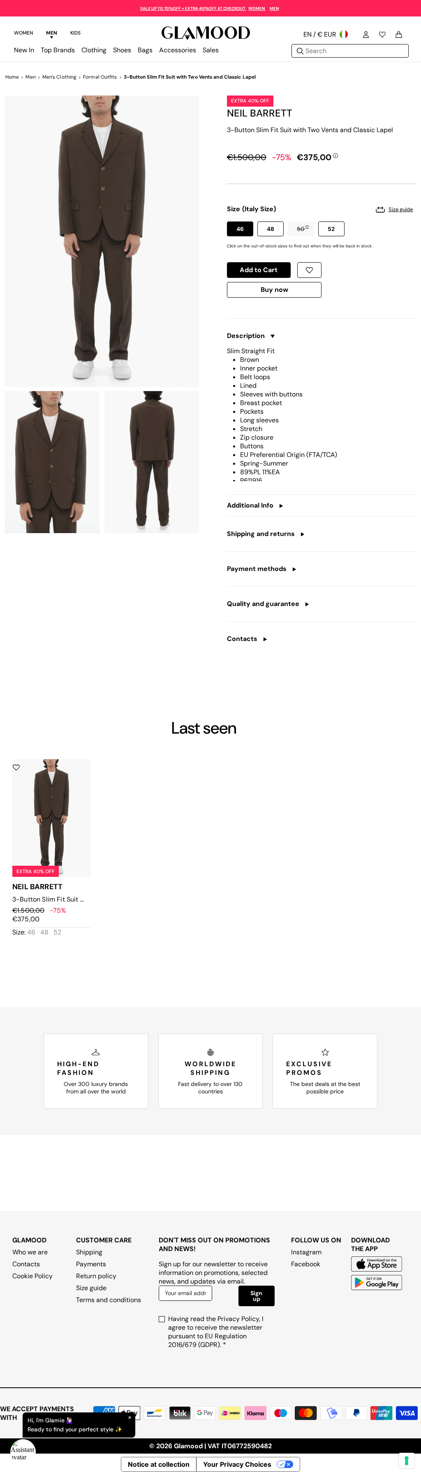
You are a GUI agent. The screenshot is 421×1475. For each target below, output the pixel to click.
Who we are (30, 1252)
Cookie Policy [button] (32, 1276)
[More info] (335, 155)
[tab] (23, 34)
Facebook (305, 1264)
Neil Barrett (259, 113)
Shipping (89, 1252)
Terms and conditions (108, 1300)
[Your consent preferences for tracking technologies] (406, 1460)
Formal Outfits (100, 77)
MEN (274, 8)
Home (12, 77)
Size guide (91, 1288)
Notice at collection (159, 1464)
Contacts (26, 1264)
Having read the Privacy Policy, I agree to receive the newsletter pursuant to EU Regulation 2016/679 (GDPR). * (216, 1331)
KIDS (75, 33)
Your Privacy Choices (237, 1464)
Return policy (96, 1276)
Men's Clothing (59, 77)
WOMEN (257, 8)
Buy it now (274, 291)
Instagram (306, 1252)
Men (30, 77)
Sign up (256, 1296)
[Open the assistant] (23, 1452)
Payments (91, 1264)
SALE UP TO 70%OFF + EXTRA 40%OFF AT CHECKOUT (193, 8)
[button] (240, 228)
